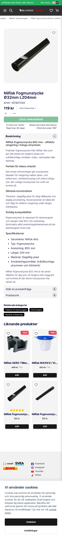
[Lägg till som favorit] (51, 10)
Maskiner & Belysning (14, 314)
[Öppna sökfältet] (11, 10)
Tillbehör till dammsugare (18, 18)
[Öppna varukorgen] (57, 10)
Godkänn (31, 522)
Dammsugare (36, 310)
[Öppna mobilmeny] (5, 10)
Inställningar (31, 530)
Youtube (39, 471)
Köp (17, 375)
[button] (54, 33)
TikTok (38, 475)
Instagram (40, 467)
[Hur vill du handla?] (55, 2)
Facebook (40, 463)
